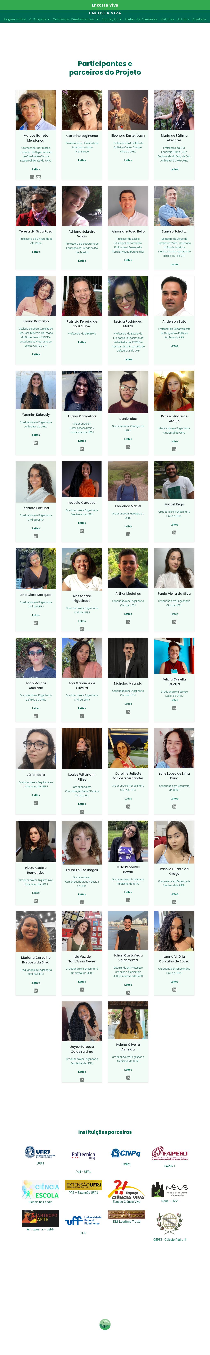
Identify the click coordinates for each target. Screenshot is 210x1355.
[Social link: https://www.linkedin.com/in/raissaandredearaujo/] (174, 449)
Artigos (183, 19)
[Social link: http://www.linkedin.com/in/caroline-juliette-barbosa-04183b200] (128, 806)
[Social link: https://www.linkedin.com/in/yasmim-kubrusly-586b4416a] (35, 443)
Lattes (174, 441)
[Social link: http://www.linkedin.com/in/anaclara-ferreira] (35, 623)
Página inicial (15, 19)
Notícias (167, 19)
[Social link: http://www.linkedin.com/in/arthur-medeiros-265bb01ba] (128, 622)
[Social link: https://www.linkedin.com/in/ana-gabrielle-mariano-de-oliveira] (82, 716)
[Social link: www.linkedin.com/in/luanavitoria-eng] (174, 989)
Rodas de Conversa (141, 19)
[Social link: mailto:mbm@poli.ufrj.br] (39, 177)
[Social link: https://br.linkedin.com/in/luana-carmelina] (81, 448)
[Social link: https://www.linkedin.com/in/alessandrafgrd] (81, 629)
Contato (199, 19)
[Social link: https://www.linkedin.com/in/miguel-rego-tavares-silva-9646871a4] (174, 532)
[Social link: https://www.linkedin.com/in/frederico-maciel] (128, 534)
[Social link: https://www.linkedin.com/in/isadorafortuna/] (35, 536)
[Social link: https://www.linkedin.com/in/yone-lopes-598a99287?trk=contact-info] (174, 806)
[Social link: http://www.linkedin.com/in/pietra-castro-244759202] (35, 900)
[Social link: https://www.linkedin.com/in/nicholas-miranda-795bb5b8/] (128, 711)
